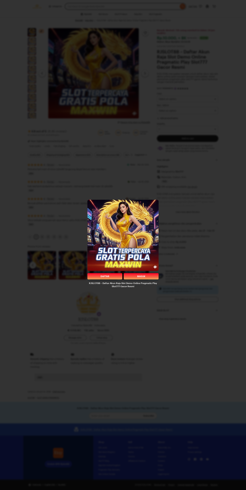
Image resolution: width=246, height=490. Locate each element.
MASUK (141, 276)
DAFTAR (105, 276)
